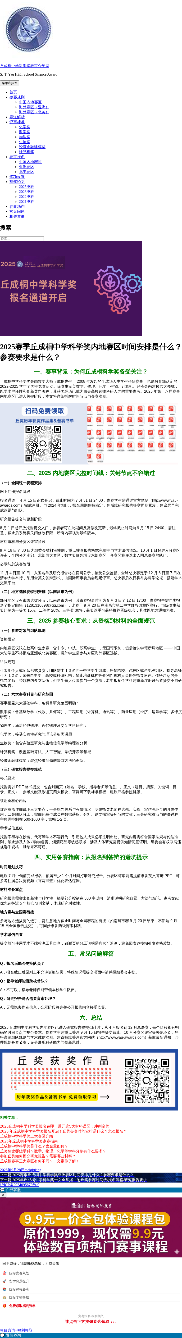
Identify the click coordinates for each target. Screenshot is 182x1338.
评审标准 (17, 122)
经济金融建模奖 (32, 147)
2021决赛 (26, 202)
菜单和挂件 (9, 83)
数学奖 (24, 132)
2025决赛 (26, 187)
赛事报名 (17, 157)
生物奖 (24, 142)
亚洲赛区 (26, 167)
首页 (13, 92)
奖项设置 (17, 177)
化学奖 (24, 127)
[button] (91, 1190)
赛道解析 (17, 117)
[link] (91, 1335)
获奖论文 (17, 182)
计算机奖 (26, 152)
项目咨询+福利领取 (16, 1330)
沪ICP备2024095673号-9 (19, 1185)
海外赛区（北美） (34, 112)
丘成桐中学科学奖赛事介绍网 (24, 66)
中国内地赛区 (30, 102)
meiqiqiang (33, 1170)
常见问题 (17, 211)
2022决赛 (26, 197)
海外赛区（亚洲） (34, 107)
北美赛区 (26, 172)
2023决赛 (26, 192)
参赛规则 (17, 97)
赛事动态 (17, 207)
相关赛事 (17, 216)
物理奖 (24, 137)
